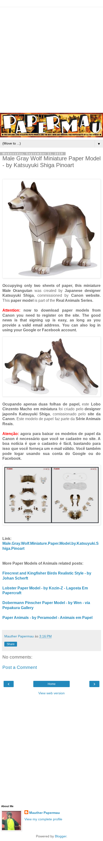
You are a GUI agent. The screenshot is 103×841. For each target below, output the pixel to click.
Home (52, 684)
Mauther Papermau (44, 813)
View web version (51, 693)
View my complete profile (43, 819)
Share (11, 644)
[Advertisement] (51, 58)
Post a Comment (19, 667)
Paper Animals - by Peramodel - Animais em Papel (47, 618)
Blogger (60, 836)
